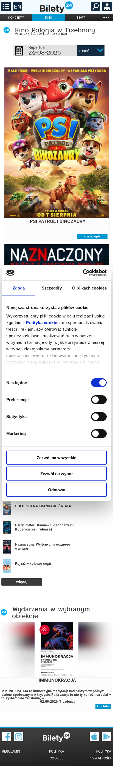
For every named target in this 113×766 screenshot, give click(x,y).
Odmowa (56, 489)
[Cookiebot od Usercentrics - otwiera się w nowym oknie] (83, 272)
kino (48, 17)
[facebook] (6, 740)
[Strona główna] (56, 12)
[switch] (99, 399)
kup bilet (103, 706)
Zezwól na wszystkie (56, 457)
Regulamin (11, 751)
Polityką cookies (43, 322)
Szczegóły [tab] (52, 287)
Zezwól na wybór (56, 473)
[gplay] (106, 740)
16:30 (48, 170)
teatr (81, 17)
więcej (21, 582)
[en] (17, 10)
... (106, 17)
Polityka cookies (56, 755)
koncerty (16, 17)
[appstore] (94, 740)
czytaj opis (92, 236)
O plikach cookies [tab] (89, 287)
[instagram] (18, 740)
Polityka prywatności (100, 755)
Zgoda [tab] (19, 287)
